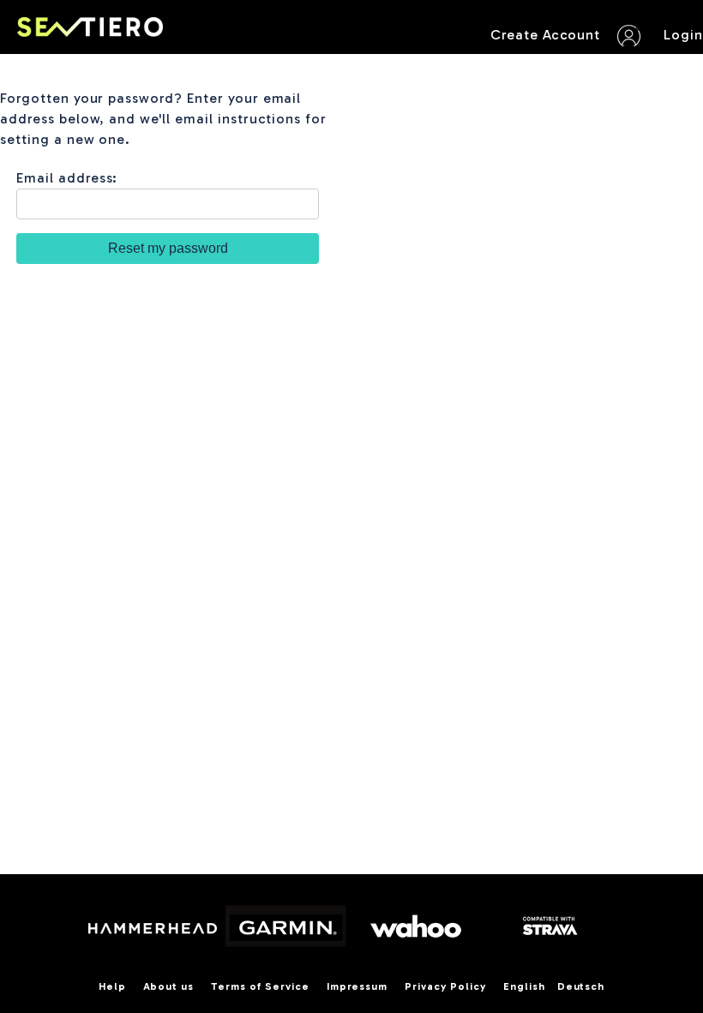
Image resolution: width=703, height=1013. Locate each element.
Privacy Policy (445, 986)
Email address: (66, 178)
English (524, 986)
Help (112, 986)
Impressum (357, 986)
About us (169, 986)
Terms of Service (260, 986)
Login (683, 35)
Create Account (545, 35)
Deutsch (581, 986)
